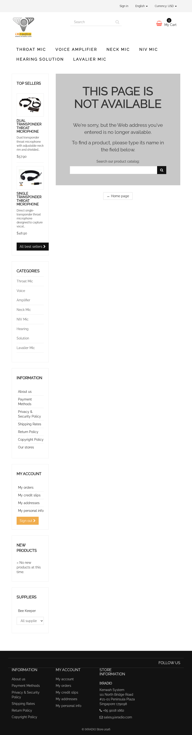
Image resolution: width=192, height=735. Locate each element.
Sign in (124, 6)
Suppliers (27, 597)
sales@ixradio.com (118, 717)
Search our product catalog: (118, 161)
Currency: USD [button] (164, 6)
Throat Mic (31, 49)
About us (25, 391)
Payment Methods (26, 686)
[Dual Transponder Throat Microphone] (30, 105)
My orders (25, 487)
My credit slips (29, 495)
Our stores (26, 447)
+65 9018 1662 (113, 710)
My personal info (31, 511)
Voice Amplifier (76, 49)
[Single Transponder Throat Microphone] (30, 177)
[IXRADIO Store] (37, 27)
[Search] (117, 22)
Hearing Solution (40, 59)
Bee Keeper (27, 611)
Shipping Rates (29, 424)
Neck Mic (118, 49)
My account (29, 474)
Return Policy (28, 432)
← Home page (118, 196)
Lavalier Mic (90, 59)
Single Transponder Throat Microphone (29, 199)
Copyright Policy (31, 439)
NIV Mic (148, 49)
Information (29, 378)
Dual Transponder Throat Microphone (29, 126)
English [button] (140, 6)
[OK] (161, 170)
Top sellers (29, 83)
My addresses (29, 503)
